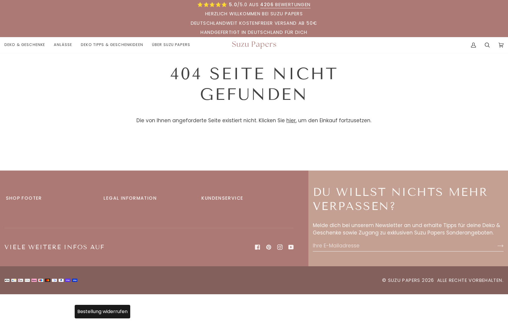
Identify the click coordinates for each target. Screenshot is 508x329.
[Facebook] (257, 247)
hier (291, 120)
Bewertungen (285, 4)
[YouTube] (291, 247)
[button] (26, 45)
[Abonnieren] (496, 245)
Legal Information (130, 198)
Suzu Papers (404, 280)
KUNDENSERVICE (222, 198)
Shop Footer (24, 198)
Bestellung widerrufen (102, 311)
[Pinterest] (268, 247)
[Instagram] (280, 247)
